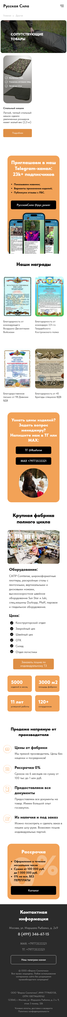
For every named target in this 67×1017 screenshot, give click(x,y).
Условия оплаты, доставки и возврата (34, 1008)
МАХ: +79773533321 (33, 943)
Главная (7, 15)
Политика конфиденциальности (33, 1011)
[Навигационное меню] (62, 6)
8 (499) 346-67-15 (33, 934)
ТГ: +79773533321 (33, 949)
